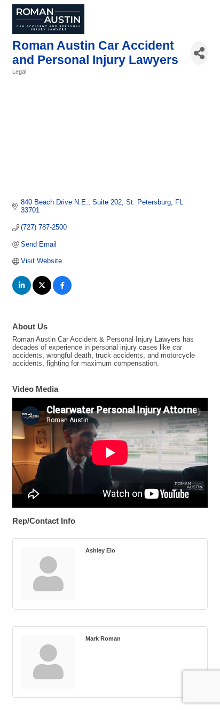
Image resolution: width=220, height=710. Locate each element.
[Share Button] (199, 53)
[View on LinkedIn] (21, 292)
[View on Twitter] (42, 292)
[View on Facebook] (62, 292)
